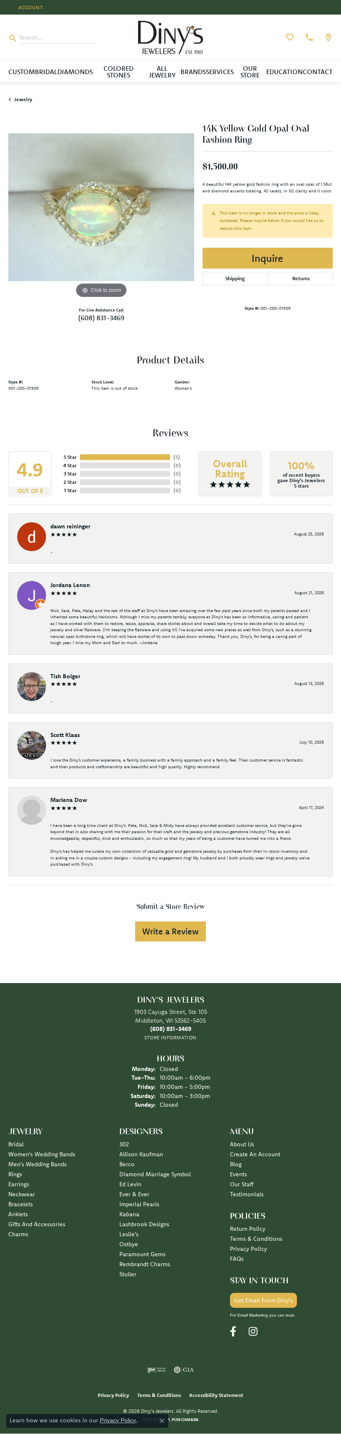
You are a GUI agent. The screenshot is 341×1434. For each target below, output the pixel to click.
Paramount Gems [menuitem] (142, 1254)
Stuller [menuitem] (127, 1274)
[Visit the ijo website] (156, 1370)
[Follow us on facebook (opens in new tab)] (233, 1332)
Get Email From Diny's (263, 1300)
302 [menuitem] (124, 1144)
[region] (101, 208)
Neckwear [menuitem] (21, 1194)
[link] (308, 37)
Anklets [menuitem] (18, 1214)
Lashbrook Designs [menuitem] (144, 1224)
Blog (236, 1164)
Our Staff (242, 1184)
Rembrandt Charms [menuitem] (144, 1264)
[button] (30, 7)
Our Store (249, 71)
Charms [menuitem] (18, 1234)
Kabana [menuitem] (129, 1214)
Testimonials (247, 1194)
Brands (193, 71)
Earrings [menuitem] (18, 1184)
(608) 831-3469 (101, 318)
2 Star (70, 482)
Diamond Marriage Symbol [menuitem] (155, 1174)
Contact (318, 71)
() (176, 457)
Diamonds (75, 71)
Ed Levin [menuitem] (130, 1184)
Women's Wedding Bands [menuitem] (41, 1154)
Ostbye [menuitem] (128, 1244)
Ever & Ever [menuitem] (134, 1194)
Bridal (46, 71)
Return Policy (247, 1228)
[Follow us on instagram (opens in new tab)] (253, 1332)
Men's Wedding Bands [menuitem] (37, 1164)
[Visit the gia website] (184, 1370)
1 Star (70, 490)
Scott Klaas (65, 735)
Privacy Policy (248, 1248)
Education (284, 71)
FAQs (237, 1258)
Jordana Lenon (70, 585)
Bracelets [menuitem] (20, 1204)
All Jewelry (162, 71)
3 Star (70, 474)
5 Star (70, 457)
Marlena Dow (68, 800)
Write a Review (170, 931)
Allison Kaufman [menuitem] (141, 1154)
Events (238, 1174)
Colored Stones (118, 71)
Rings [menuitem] (15, 1174)
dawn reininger (70, 526)
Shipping (235, 278)
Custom (21, 71)
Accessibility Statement (216, 1395)
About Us (242, 1144)
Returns (301, 278)
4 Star (70, 465)
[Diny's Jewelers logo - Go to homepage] (171, 37)
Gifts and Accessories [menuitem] (36, 1224)
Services (220, 71)
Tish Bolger (65, 676)
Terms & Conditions (256, 1238)
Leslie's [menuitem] (128, 1234)
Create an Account (255, 1154)
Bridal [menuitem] (16, 1144)
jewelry (23, 99)
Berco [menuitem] (127, 1164)
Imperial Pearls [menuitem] (139, 1204)
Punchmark (185, 1419)
